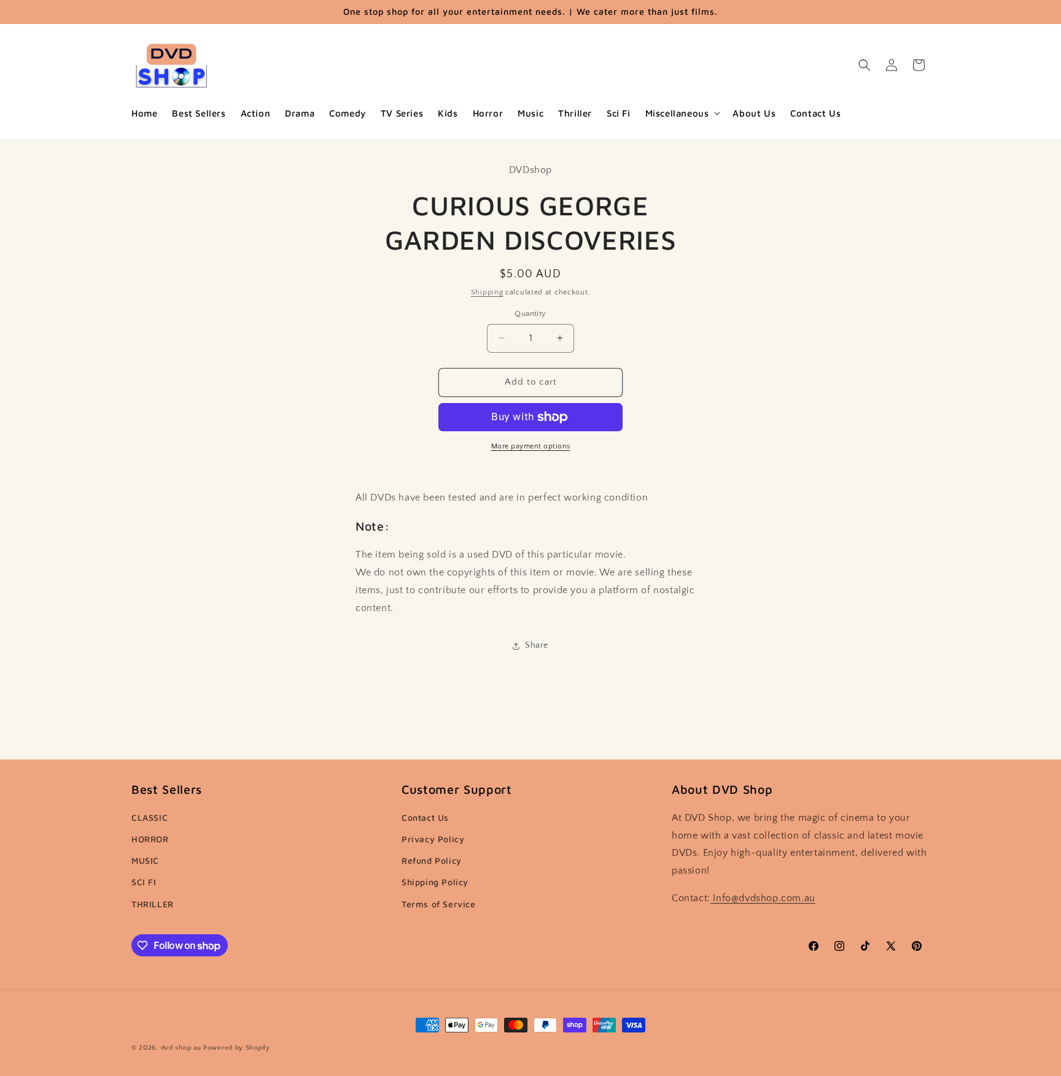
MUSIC (145, 860)
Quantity (530, 313)
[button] (682, 113)
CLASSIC (149, 817)
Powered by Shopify (236, 1047)
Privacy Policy (433, 839)
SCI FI (144, 882)
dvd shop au (181, 1047)
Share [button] (536, 645)
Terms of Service (439, 904)
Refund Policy (432, 860)
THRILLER (152, 904)
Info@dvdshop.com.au (762, 898)
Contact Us (425, 817)
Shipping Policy (435, 882)
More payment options (530, 446)
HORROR (150, 839)
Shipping (487, 292)
